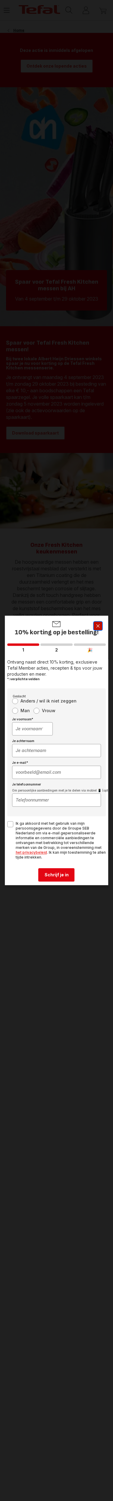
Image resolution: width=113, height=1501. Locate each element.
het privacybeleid (31, 852)
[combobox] (32, 729)
